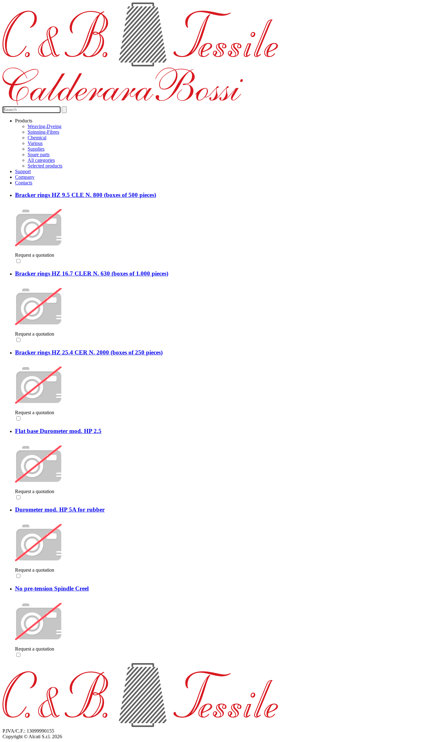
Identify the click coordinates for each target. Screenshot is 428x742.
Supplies (36, 149)
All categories (41, 160)
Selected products (45, 165)
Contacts (23, 182)
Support (23, 171)
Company (24, 177)
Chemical (37, 137)
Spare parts (39, 154)
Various (35, 143)
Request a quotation (34, 255)
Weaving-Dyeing (44, 126)
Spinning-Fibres (43, 132)
